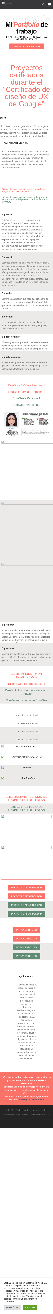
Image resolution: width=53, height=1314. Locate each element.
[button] (4, 746)
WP (17, 1114)
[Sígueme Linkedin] (24, 1122)
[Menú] (49, 4)
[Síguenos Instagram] (29, 1122)
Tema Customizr (42, 1114)
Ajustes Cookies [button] (12, 1307)
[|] (7, 4)
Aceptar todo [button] (29, 1307)
